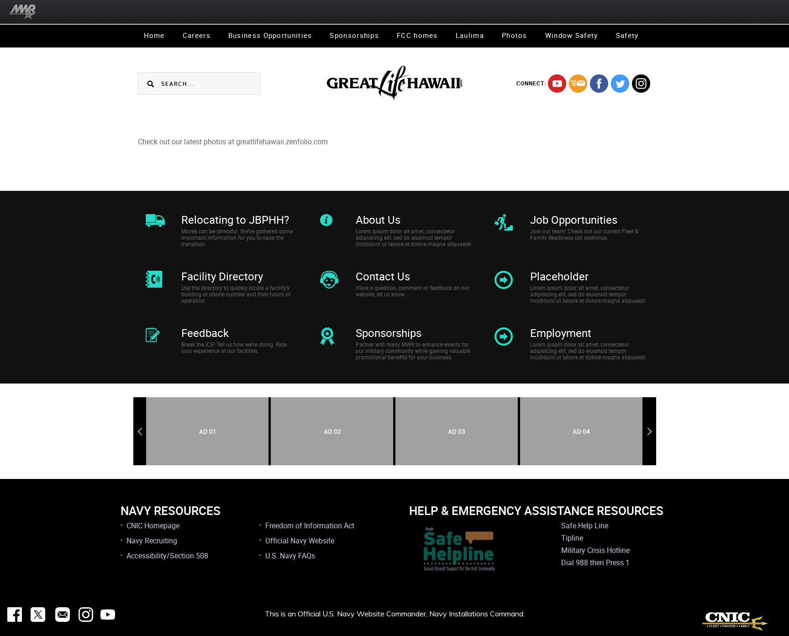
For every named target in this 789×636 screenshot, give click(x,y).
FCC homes (417, 35)
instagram (641, 83)
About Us (378, 219)
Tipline (572, 538)
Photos (514, 35)
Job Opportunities (573, 219)
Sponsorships (354, 35)
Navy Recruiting (151, 541)
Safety (627, 35)
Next (649, 431)
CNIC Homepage (152, 525)
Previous (140, 431)
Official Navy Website (299, 541)
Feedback (205, 333)
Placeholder (559, 276)
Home (154, 35)
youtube (557, 83)
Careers (196, 35)
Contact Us (383, 276)
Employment (560, 333)
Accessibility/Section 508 (167, 556)
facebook (599, 83)
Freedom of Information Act (309, 525)
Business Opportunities (270, 35)
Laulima (470, 35)
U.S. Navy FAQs (290, 556)
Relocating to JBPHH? (235, 219)
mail (578, 83)
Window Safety (571, 35)
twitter (620, 83)
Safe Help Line (584, 525)
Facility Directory (222, 276)
